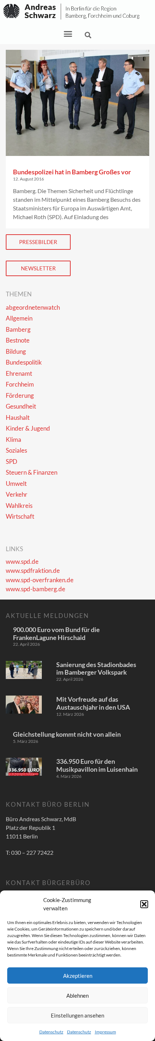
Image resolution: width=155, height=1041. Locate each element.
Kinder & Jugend (28, 428)
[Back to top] (139, 1025)
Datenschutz (51, 1032)
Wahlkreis (19, 505)
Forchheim (20, 384)
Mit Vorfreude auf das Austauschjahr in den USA (93, 703)
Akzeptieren (77, 975)
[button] (144, 904)
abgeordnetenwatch (33, 307)
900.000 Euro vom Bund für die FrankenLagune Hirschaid (56, 633)
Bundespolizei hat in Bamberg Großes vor (72, 172)
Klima (13, 439)
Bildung (16, 351)
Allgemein (19, 318)
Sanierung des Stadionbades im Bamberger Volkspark (96, 668)
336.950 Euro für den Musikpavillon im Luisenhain (97, 765)
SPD (11, 461)
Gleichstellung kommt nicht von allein (67, 734)
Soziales (16, 450)
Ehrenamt (19, 373)
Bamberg (18, 329)
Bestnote (18, 340)
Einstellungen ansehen (77, 1015)
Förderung (20, 395)
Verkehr (16, 494)
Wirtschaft (20, 516)
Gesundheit (21, 406)
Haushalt (18, 417)
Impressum (105, 1032)
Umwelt (16, 483)
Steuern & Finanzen (31, 472)
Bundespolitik (24, 362)
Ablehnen (77, 995)
